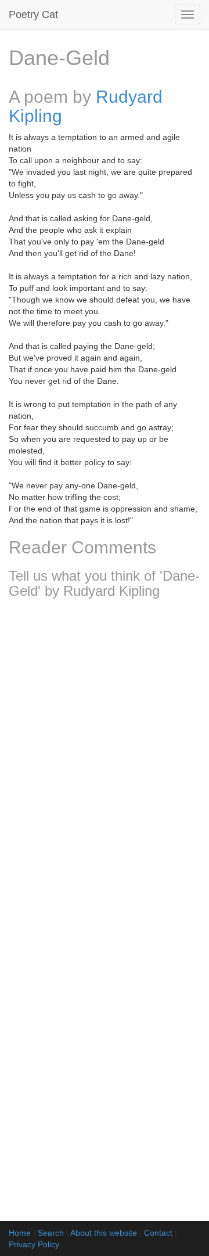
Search (51, 1232)
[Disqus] (104, 761)
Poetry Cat (33, 14)
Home (20, 1232)
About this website (103, 1232)
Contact (158, 1232)
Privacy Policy (34, 1244)
